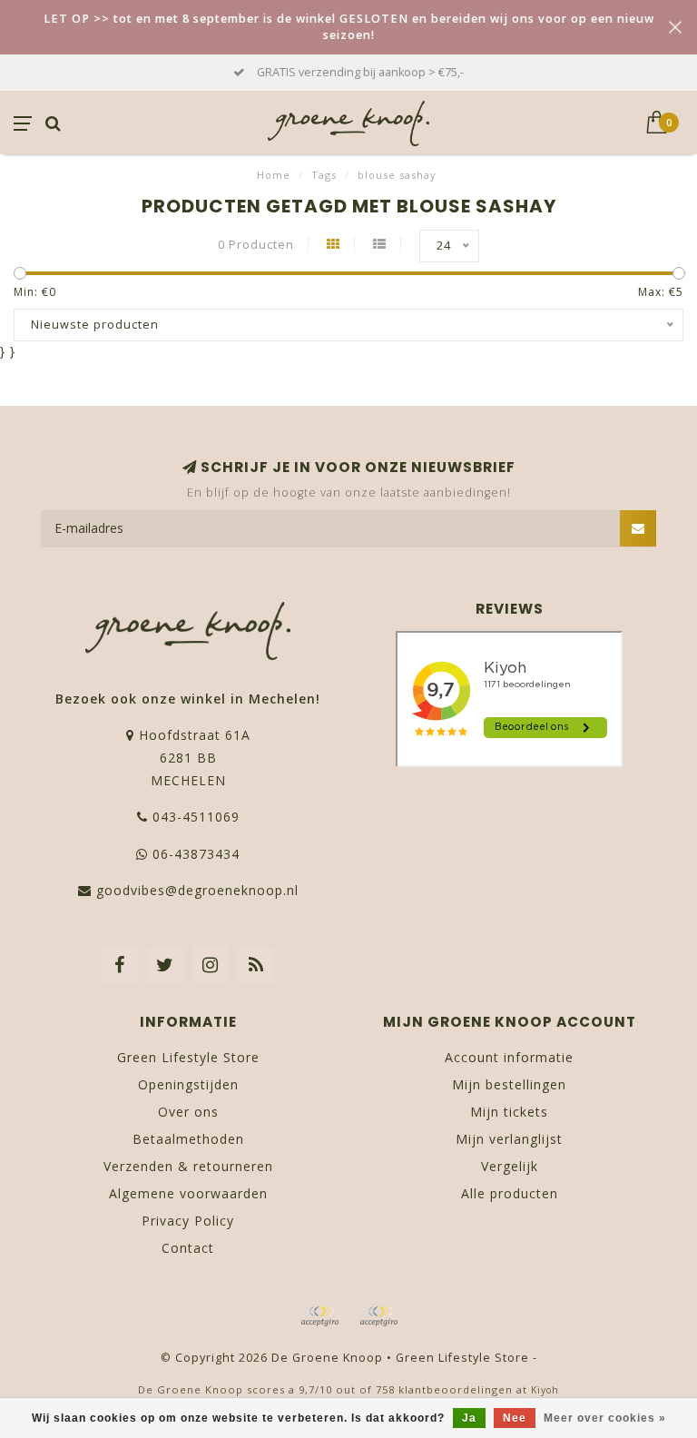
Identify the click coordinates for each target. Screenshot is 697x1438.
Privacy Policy (188, 1220)
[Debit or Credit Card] (319, 1316)
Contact (188, 1247)
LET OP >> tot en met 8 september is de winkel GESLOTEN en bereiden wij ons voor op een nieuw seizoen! (349, 27)
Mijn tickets (509, 1111)
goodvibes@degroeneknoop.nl (197, 890)
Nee (514, 1418)
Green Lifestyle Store (188, 1057)
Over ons (188, 1111)
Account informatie (509, 1057)
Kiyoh (545, 1390)
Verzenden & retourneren (188, 1166)
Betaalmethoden (188, 1138)
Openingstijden (188, 1084)
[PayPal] (378, 1316)
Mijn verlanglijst (509, 1138)
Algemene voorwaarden (188, 1193)
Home (273, 175)
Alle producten (509, 1193)
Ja (469, 1418)
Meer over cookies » (605, 1418)
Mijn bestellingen (509, 1084)
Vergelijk (509, 1166)
